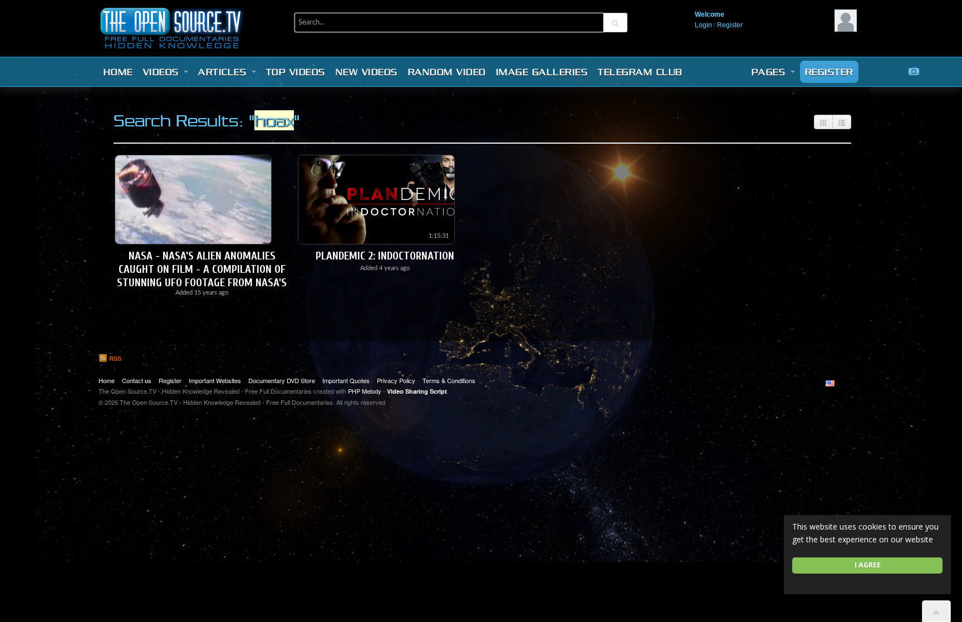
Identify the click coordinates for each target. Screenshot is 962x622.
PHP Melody (364, 390)
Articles (224, 71)
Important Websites (215, 380)
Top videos (296, 71)
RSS (114, 358)
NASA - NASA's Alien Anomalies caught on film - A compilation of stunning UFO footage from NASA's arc (202, 275)
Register (730, 25)
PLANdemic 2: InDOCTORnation (385, 255)
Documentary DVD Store (281, 380)
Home (118, 71)
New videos (367, 71)
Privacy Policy (396, 380)
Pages (770, 71)
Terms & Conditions (449, 380)
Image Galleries (542, 71)
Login (703, 25)
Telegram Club (640, 71)
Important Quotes (346, 380)
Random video (447, 71)
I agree (868, 565)
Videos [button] (163, 71)
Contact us (136, 380)
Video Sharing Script (417, 391)
